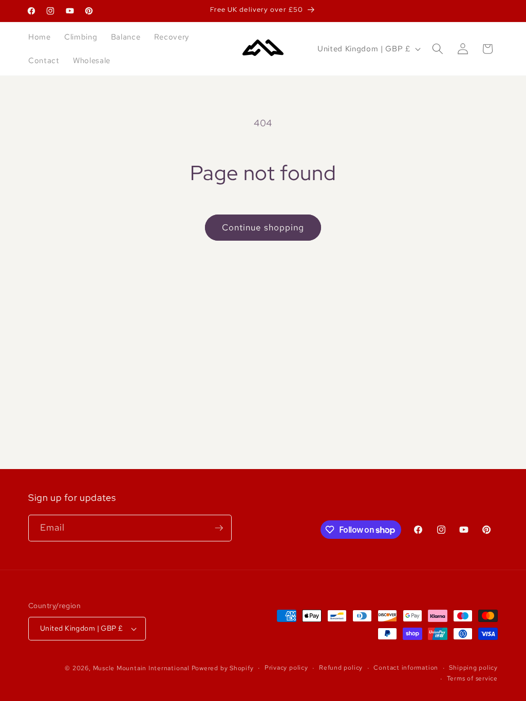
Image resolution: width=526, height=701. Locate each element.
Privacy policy (286, 668)
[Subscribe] (218, 528)
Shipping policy (473, 668)
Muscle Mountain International (141, 668)
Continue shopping (263, 227)
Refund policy (341, 668)
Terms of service (472, 678)
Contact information (405, 668)
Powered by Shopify (223, 668)
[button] (437, 48)
